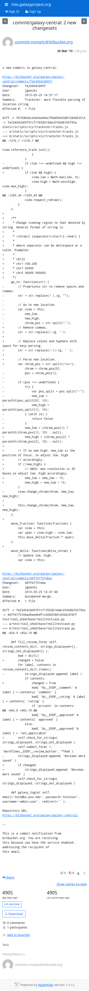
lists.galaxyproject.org (31, 4)
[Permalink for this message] (84, 873)
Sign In (13, 11)
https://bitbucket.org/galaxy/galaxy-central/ (40, 815)
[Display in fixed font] (78, 873)
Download (15, 914)
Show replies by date (72, 884)
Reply (9, 877)
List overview (12, 904)
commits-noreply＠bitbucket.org (44, 41)
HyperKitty (45, 985)
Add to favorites (18, 935)
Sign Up (35, 11)
